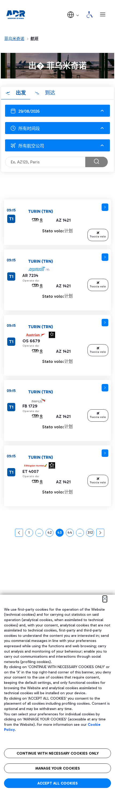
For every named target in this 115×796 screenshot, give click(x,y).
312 (90, 533)
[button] (73, 14)
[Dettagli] (105, 207)
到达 (49, 93)
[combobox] (57, 128)
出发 (20, 93)
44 (70, 533)
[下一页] (100, 533)
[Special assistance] (89, 14)
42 (50, 533)
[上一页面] (19, 533)
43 (60, 533)
